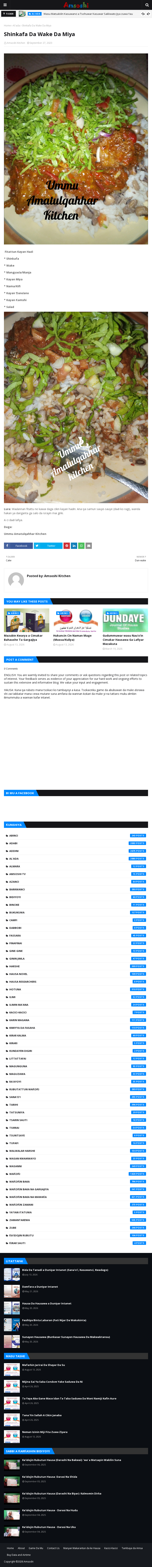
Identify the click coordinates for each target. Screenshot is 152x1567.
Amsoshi (28, 1561)
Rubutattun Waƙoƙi (72, 1089)
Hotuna (72, 989)
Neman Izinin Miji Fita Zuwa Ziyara (44, 1432)
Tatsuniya (72, 1112)
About (21, 1548)
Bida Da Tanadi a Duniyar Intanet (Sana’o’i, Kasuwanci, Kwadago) (65, 1270)
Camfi (72, 920)
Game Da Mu (36, 1548)
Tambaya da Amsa (132, 1548)
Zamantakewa (72, 1220)
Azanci (72, 881)
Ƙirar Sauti (72, 1243)
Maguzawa (72, 1074)
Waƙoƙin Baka (72, 1181)
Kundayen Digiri (72, 1051)
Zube (72, 1227)
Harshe (72, 966)
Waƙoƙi (72, 1174)
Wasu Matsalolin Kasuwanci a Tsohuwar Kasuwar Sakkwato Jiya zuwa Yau (88, 14)
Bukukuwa (72, 912)
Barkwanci (72, 889)
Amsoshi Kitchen (16, 43)
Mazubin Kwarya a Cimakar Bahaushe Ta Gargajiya (23, 638)
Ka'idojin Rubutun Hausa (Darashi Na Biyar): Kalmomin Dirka (61, 1493)
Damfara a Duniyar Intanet (40, 1286)
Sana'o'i (72, 1097)
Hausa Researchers (72, 981)
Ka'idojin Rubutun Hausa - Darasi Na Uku (49, 1527)
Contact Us (53, 1548)
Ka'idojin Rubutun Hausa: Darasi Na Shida (49, 1476)
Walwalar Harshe (72, 1151)
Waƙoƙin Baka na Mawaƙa (72, 1197)
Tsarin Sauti (72, 1120)
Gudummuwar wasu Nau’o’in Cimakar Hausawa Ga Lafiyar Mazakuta (123, 640)
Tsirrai (72, 1128)
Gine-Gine (72, 951)
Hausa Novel (72, 974)
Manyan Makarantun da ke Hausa (81, 1548)
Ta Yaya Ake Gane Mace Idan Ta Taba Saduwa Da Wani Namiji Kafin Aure (69, 1398)
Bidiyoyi (72, 897)
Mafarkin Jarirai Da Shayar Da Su (43, 1365)
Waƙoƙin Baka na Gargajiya (72, 1189)
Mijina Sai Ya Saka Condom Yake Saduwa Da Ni (52, 1381)
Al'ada (16, 25)
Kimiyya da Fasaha (72, 1028)
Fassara (72, 935)
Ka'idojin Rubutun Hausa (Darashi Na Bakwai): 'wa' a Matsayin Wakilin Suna (71, 1460)
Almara (72, 866)
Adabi (72, 843)
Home (7, 25)
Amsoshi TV (72, 874)
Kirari (72, 1043)
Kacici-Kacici (72, 1012)
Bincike (72, 905)
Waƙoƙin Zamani (72, 1204)
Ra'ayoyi (72, 1081)
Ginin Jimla (72, 958)
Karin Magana (72, 1020)
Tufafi (72, 1143)
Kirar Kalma (72, 1035)
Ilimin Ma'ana (72, 1004)
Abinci (72, 835)
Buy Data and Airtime (19, 1555)
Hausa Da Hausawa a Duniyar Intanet (46, 1303)
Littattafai (72, 1058)
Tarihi (72, 1104)
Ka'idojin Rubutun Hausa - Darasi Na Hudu (50, 1510)
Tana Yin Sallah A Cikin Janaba (42, 1415)
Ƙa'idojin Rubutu (72, 1235)
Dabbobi (72, 928)
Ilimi (72, 997)
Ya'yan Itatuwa (72, 1212)
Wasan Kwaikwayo (72, 1158)
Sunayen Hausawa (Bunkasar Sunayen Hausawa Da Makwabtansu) (66, 1337)
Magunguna (72, 1066)
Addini (72, 851)
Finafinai (72, 943)
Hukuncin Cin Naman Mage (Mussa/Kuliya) (72, 638)
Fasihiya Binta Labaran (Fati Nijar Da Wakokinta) (54, 1320)
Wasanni (72, 1166)
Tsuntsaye (72, 1135)
